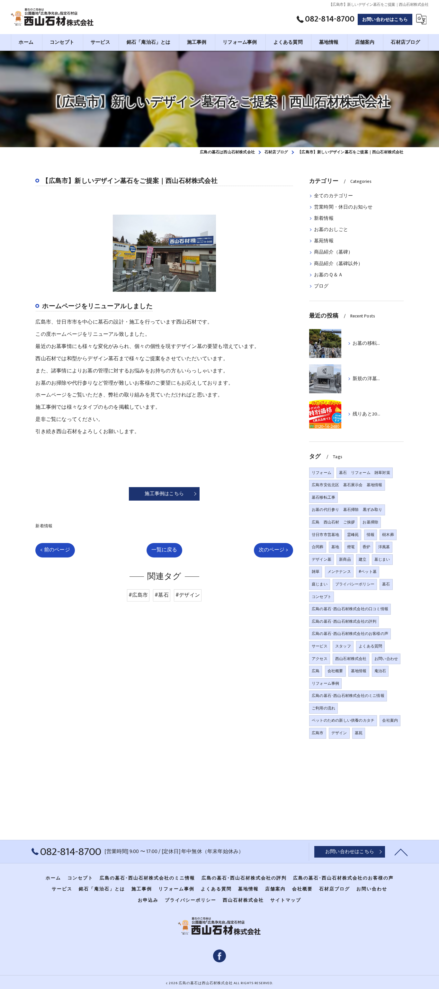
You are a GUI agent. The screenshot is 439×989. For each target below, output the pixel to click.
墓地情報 (359, 671)
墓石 (386, 584)
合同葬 (318, 547)
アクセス (319, 658)
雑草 (315, 571)
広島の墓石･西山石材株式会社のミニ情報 (348, 695)
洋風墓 (384, 547)
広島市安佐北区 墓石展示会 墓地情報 (347, 485)
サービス (319, 646)
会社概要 (335, 671)
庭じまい (319, 584)
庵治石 (380, 671)
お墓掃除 (370, 522)
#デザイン (187, 595)
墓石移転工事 (323, 497)
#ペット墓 (368, 571)
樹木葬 (388, 534)
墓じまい (382, 559)
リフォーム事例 (325, 683)
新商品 (345, 559)
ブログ (321, 286)
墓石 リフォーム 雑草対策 (364, 472)
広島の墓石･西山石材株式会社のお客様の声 (350, 633)
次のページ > (273, 550)
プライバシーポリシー (354, 584)
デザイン (339, 733)
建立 (362, 559)
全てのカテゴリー (333, 196)
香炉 (366, 547)
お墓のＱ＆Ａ (328, 275)
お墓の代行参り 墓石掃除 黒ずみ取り (347, 509)
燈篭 (351, 547)
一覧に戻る (164, 550)
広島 (315, 671)
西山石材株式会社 (351, 658)
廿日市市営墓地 (325, 534)
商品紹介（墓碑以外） (338, 264)
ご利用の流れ (323, 708)
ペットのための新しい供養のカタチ (343, 720)
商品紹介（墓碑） (333, 252)
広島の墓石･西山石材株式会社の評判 (344, 621)
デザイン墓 (321, 559)
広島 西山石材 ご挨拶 (333, 522)
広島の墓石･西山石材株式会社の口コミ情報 (350, 609)
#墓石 (162, 595)
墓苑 (359, 733)
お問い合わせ (386, 658)
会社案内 (390, 720)
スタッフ (343, 646)
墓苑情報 (324, 241)
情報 (370, 534)
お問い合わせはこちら (385, 19)
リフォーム (321, 472)
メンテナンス (339, 571)
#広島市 (138, 595)
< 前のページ (55, 550)
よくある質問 (370, 646)
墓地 (335, 547)
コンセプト (321, 596)
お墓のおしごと (331, 230)
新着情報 (43, 526)
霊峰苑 (353, 534)
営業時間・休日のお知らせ (343, 207)
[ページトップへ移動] (401, 851)
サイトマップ (285, 900)
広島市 (318, 733)
